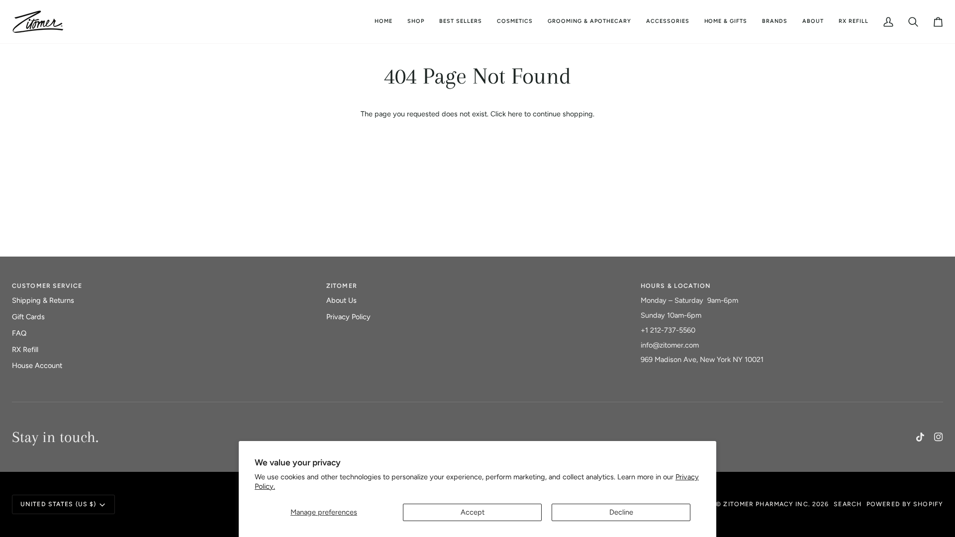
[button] (514, 21)
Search (847, 504)
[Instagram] (938, 437)
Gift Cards (28, 316)
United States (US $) (58, 504)
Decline (621, 512)
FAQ (19, 333)
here (515, 113)
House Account (37, 365)
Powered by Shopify (904, 504)
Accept (472, 512)
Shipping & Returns (43, 300)
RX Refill (25, 349)
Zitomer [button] (341, 285)
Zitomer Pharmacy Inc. (766, 504)
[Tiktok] (920, 437)
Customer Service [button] (47, 285)
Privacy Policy (348, 316)
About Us (341, 300)
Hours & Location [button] (676, 285)
